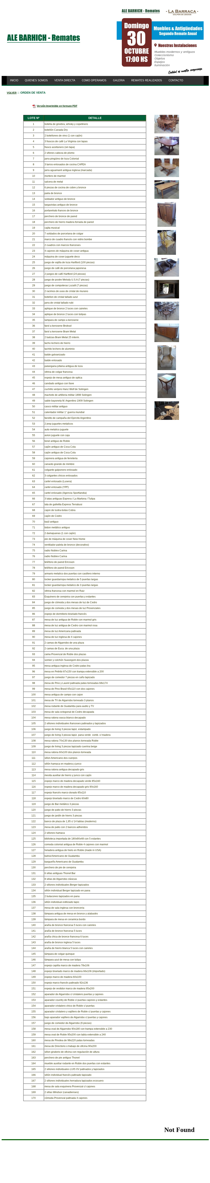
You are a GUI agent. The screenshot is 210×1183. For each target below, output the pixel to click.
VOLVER (12, 92)
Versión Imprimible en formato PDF (57, 106)
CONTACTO (176, 80)
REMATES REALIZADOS (146, 80)
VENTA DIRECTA (64, 80)
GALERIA (119, 80)
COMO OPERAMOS (94, 80)
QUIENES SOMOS (36, 80)
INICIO (14, 80)
